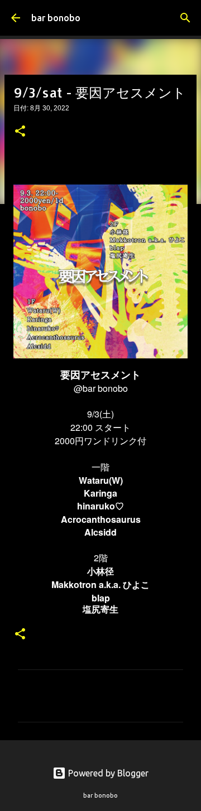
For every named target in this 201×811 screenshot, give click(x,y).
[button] (20, 132)
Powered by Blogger (107, 773)
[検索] (185, 17)
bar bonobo (55, 18)
